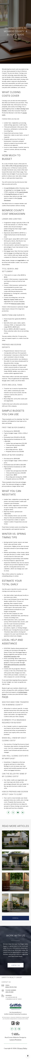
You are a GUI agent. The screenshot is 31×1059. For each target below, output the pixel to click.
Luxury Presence (15, 1040)
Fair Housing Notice (15, 1012)
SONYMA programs (10, 656)
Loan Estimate (23, 192)
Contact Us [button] (15, 965)
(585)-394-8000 (9, 992)
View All (15, 918)
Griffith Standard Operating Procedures (15, 1014)
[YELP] (15, 1028)
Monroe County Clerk (18, 303)
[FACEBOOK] (11, 1028)
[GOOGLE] (19, 1028)
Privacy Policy (22, 1048)
